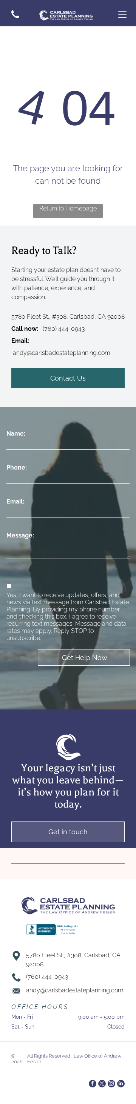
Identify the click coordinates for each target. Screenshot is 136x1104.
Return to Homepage (68, 208)
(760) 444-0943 (64, 328)
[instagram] (111, 1084)
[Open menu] (122, 15)
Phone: (16, 467)
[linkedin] (121, 1084)
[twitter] (102, 1084)
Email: (15, 501)
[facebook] (92, 1084)
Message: (20, 535)
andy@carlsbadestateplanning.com (61, 352)
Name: (15, 433)
